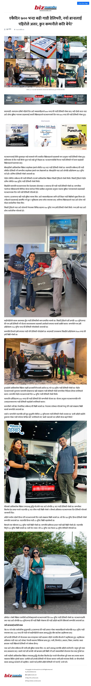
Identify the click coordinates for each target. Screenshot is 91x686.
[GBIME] (45, 135)
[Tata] (74, 137)
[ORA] (45, 99)
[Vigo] (17, 135)
